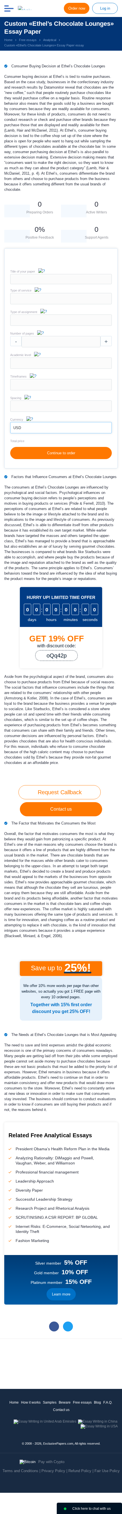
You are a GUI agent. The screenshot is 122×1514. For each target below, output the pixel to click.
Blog (97, 1402)
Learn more (61, 1294)
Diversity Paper (29, 1190)
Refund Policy (79, 1471)
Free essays (82, 1402)
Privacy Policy (53, 1471)
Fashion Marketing (32, 1240)
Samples (49, 1402)
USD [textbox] (17, 428)
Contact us (61, 809)
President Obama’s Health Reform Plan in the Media (63, 1149)
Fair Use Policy (107, 1471)
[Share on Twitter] (68, 1326)
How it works (31, 1402)
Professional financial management (47, 1172)
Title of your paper (22, 271)
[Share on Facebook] (54, 1326)
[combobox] (61, 303)
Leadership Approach (35, 1181)
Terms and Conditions (20, 1471)
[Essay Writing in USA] (99, 1426)
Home (14, 1402)
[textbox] (61, 298)
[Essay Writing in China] (97, 1421)
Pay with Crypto (51, 1462)
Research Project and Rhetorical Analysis (52, 1208)
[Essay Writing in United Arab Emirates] (45, 1421)
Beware (65, 1402)
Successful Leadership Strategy (44, 1199)
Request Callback (60, 792)
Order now (76, 8)
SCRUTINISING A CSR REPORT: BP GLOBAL (57, 1217)
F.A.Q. (107, 1402)
